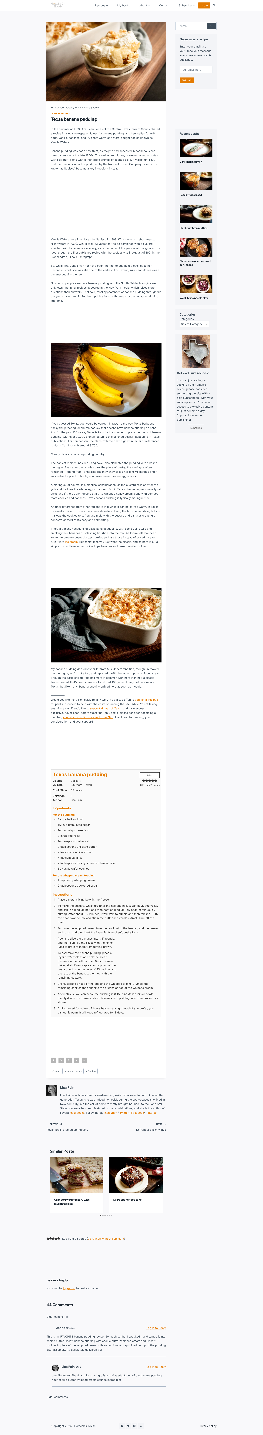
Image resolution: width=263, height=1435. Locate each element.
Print (150, 775)
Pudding (91, 1071)
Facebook (137, 1112)
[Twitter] (128, 1426)
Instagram (110, 1112)
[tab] (100, 1215)
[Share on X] (61, 1060)
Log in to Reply (156, 1328)
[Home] (52, 107)
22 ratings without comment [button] (106, 1238)
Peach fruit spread (191, 194)
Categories (187, 319)
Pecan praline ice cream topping (67, 1127)
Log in (204, 5)
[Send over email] (84, 1060)
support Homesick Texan (106, 708)
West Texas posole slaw (194, 298)
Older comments (57, 1316)
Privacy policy (208, 1426)
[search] (211, 26)
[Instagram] (134, 1426)
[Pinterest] (141, 1426)
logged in (69, 1288)
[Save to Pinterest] (69, 1060)
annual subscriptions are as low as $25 (88, 717)
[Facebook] (122, 1426)
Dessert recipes (60, 113)
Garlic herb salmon (191, 161)
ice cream (71, 541)
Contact (164, 5)
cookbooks (77, 1112)
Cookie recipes (73, 1071)
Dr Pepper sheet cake (127, 1199)
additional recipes (146, 699)
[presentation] (76, 1175)
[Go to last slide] (54, 1185)
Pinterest (151, 1112)
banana (56, 1071)
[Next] (158, 1185)
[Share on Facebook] (53, 1060)
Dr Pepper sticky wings (151, 1127)
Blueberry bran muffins (194, 228)
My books (123, 5)
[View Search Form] (214, 5)
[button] (143, 781)
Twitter (124, 1112)
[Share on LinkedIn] (76, 1060)
